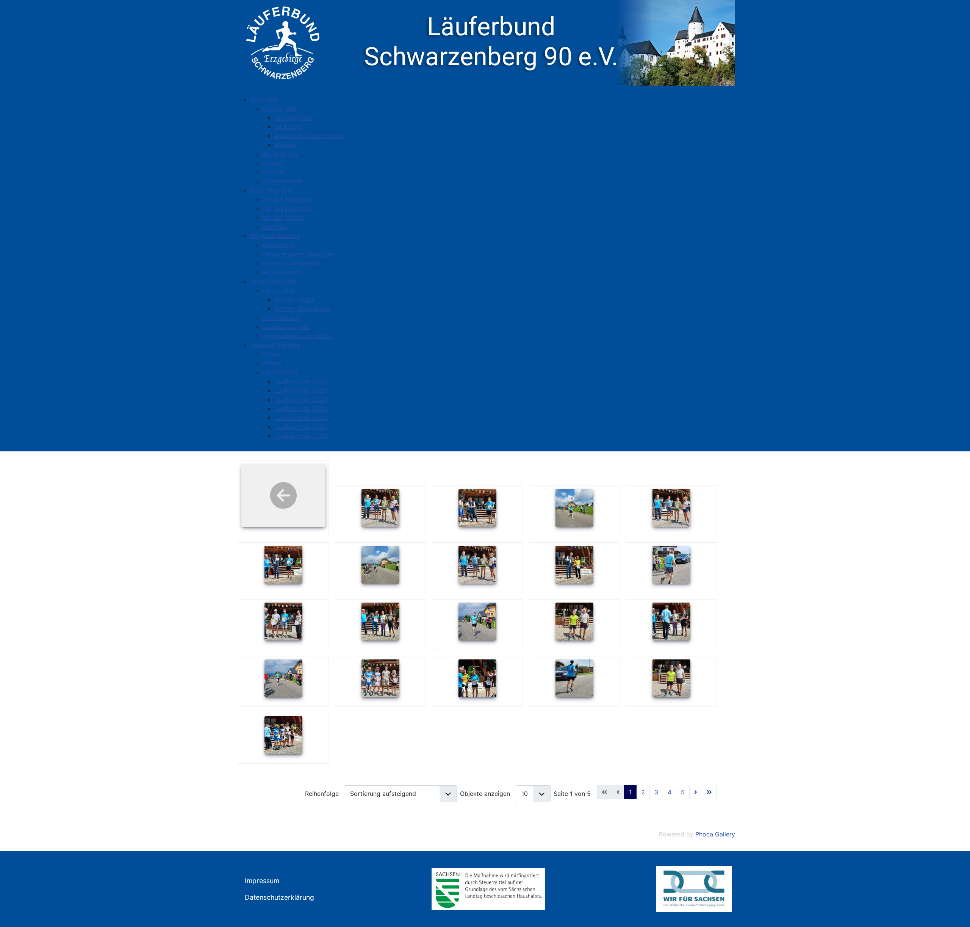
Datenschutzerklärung (279, 897)
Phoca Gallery (715, 834)
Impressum (262, 881)
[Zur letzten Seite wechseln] (709, 792)
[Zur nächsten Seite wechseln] (695, 792)
